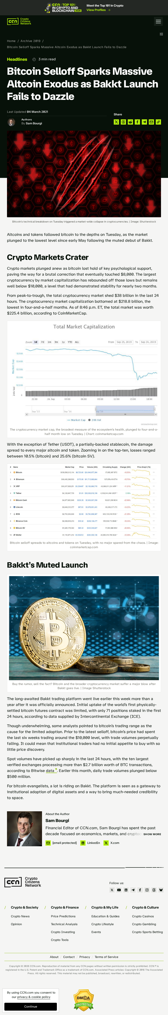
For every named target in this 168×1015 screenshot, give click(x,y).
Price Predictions (63, 916)
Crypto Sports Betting (147, 932)
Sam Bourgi (34, 123)
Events (96, 932)
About (54, 957)
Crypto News (20, 916)
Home (11, 41)
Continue (30, 1006)
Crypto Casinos (143, 916)
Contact (69, 957)
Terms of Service (106, 957)
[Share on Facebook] (137, 122)
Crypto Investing (63, 932)
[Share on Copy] (158, 122)
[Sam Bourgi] (24, 828)
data (50, 770)
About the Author (58, 814)
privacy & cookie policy (33, 997)
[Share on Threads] (123, 122)
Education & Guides (105, 916)
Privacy (84, 957)
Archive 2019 (30, 41)
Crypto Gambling (144, 924)
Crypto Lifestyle (102, 924)
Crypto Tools (59, 940)
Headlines (17, 59)
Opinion (16, 924)
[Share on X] (116, 122)
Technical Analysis (64, 924)
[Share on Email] (151, 122)
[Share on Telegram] (144, 122)
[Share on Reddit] (130, 122)
